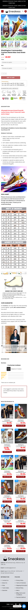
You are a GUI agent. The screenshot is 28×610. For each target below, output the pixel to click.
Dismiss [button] (17, 3)
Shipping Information (21, 585)
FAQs (3, 585)
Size (2, 65)
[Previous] (3, 27)
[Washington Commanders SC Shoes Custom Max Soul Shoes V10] (7, 487)
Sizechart (4, 590)
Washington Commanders (12, 48)
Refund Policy (19, 588)
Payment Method (21, 597)
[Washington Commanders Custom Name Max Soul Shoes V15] (7, 462)
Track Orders (5, 588)
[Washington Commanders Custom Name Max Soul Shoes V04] (21, 411)
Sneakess (5, 305)
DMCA (17, 590)
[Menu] (2, 11)
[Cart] (25, 11)
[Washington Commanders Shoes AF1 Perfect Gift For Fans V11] (21, 436)
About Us (4, 583)
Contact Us (5, 580)
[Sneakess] (13, 11)
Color (2, 59)
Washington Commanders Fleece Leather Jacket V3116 (7, 421)
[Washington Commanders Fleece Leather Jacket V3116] (7, 411)
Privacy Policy (19, 580)
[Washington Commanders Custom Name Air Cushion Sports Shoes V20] (7, 536)
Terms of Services (21, 583)
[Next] (24, 27)
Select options (7, 425)
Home (2, 48)
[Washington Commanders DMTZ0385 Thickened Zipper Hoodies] (7, 436)
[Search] (22, 11)
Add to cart (11, 77)
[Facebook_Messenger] (24, 606)
